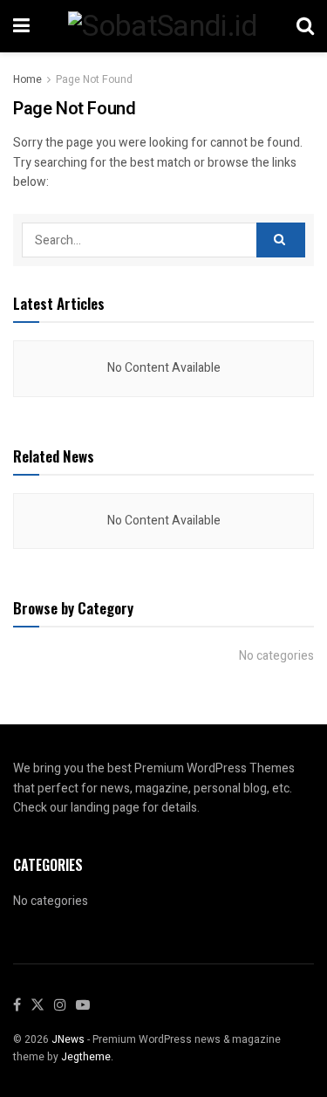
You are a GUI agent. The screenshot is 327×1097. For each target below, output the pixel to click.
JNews (68, 1039)
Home (27, 79)
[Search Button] (280, 240)
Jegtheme (86, 1057)
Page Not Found (94, 79)
